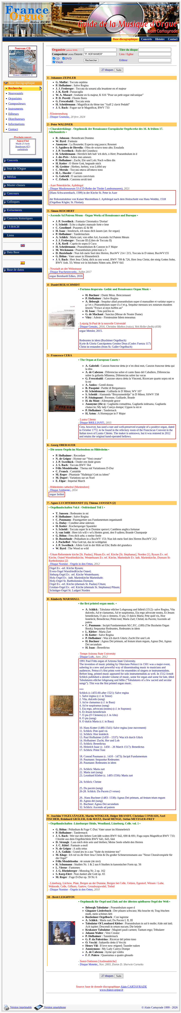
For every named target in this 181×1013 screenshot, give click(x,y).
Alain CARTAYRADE (134, 986)
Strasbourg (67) (22, 148)
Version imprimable (20, 1007)
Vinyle (59, 62)
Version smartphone (54, 1007)
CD (59, 58)
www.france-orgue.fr (111, 989)
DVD (69, 58)
